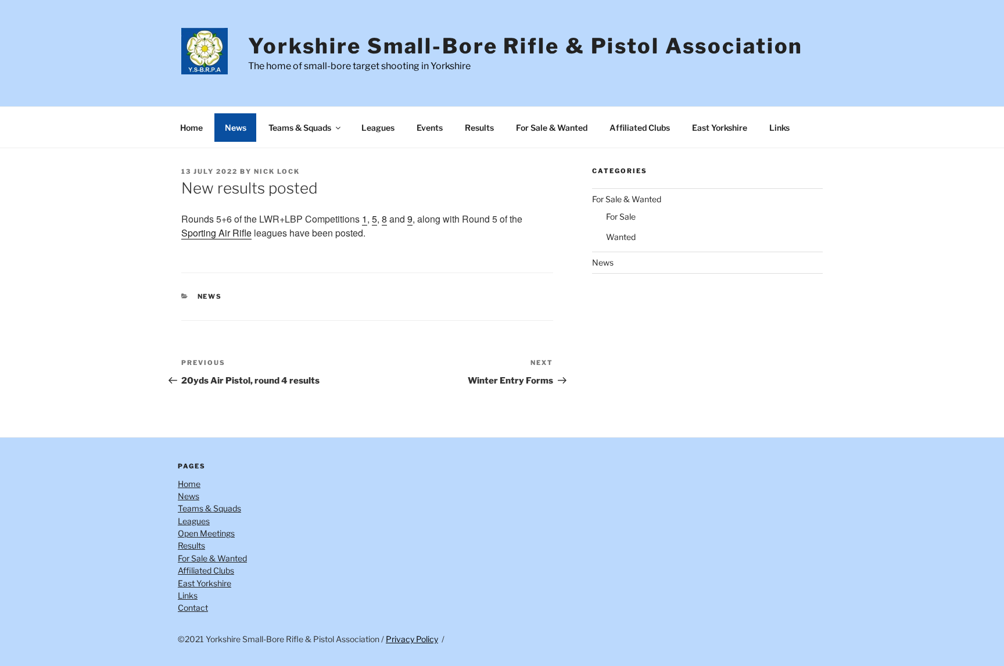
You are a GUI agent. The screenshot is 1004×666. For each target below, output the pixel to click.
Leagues (378, 128)
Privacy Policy (412, 639)
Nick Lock (277, 171)
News (235, 128)
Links (779, 128)
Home (191, 128)
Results (479, 128)
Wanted (621, 237)
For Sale (621, 216)
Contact (193, 608)
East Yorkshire (719, 128)
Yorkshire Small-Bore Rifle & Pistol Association (525, 46)
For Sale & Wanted (551, 128)
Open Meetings (206, 533)
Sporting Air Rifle (216, 232)
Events (430, 128)
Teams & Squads (299, 128)
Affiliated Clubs (639, 128)
